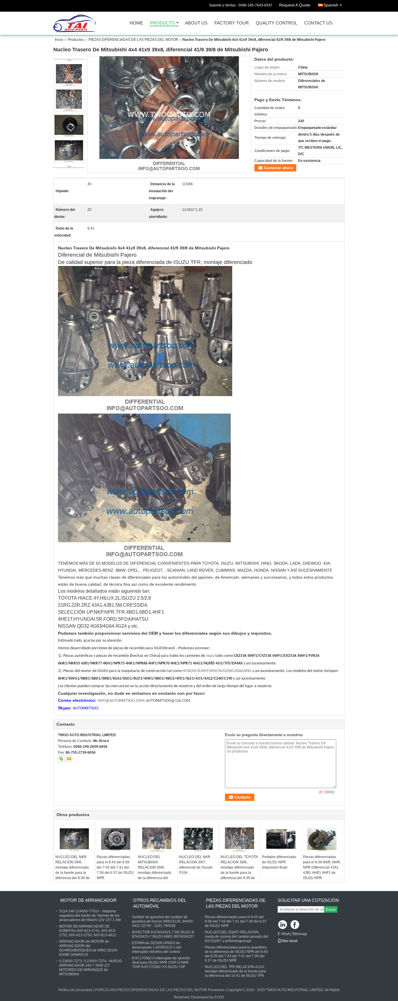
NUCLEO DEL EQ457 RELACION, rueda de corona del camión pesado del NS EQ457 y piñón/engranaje (236, 936)
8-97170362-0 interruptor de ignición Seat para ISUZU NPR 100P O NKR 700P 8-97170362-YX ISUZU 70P (161, 962)
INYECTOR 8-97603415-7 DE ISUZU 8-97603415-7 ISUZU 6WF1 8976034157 (163, 934)
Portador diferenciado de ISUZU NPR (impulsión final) (279, 862)
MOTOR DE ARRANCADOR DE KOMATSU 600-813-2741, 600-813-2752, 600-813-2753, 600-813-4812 (87, 930)
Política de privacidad (75, 990)
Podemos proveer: (194, 648)
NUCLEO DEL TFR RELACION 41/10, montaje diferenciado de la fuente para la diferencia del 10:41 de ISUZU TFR (235, 971)
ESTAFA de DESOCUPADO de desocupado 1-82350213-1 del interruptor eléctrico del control (156, 947)
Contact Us (318, 23)
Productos (76, 40)
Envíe (331, 909)
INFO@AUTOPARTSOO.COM (121, 701)
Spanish (330, 5)
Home (136, 23)
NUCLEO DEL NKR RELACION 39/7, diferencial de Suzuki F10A (195, 865)
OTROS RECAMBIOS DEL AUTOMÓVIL (159, 903)
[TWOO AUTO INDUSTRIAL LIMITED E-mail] (69, 758)
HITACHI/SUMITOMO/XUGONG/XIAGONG (217, 671)
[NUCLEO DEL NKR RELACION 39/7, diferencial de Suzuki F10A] (198, 839)
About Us (196, 23)
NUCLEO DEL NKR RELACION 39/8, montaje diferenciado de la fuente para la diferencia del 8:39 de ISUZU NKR (72, 870)
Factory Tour (231, 23)
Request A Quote (294, 5)
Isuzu (210, 656)
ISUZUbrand (164, 648)
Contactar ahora (278, 168)
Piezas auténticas (78, 656)
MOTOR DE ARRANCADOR (88, 900)
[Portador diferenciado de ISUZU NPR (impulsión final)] (280, 839)
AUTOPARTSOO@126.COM (168, 701)
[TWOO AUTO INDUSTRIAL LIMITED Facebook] (295, 925)
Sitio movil (289, 941)
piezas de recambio (113, 656)
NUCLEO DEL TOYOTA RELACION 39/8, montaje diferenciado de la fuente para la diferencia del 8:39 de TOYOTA (239, 870)
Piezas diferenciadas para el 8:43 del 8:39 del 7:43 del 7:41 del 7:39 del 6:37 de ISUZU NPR (115, 867)
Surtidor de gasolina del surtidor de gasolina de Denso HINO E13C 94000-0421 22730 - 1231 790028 (163, 921)
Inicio (59, 40)
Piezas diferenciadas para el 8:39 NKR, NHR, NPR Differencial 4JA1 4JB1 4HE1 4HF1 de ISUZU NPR (322, 867)
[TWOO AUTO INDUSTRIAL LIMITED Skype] (61, 758)
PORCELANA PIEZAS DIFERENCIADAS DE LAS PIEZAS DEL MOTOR (151, 990)
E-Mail (283, 933)
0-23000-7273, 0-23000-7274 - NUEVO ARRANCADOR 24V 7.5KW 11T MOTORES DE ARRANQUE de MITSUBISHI (90, 967)
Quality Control (276, 23)
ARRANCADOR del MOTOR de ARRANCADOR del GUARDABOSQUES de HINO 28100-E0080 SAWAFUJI (88, 948)
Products (162, 23)
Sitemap (299, 933)
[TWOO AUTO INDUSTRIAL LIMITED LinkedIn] (283, 925)
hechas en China (145, 656)
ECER (219, 997)
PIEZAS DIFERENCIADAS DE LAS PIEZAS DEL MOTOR (133, 40)
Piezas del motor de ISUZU (85, 671)
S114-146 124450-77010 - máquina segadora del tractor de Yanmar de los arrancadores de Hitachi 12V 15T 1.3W (90, 915)
